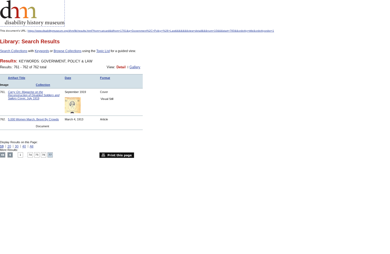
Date (68, 77)
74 (30, 154)
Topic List (103, 51)
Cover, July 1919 (33, 95)
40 (24, 146)
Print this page (116, 155)
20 (9, 146)
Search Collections (13, 51)
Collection (43, 84)
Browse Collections (67, 51)
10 (2, 146)
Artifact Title (16, 77)
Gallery (134, 67)
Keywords (42, 51)
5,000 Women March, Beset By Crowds (33, 119)
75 (36, 154)
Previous (10, 155)
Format (105, 77)
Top (2, 155)
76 (43, 154)
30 (17, 146)
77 (50, 154)
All (31, 146)
